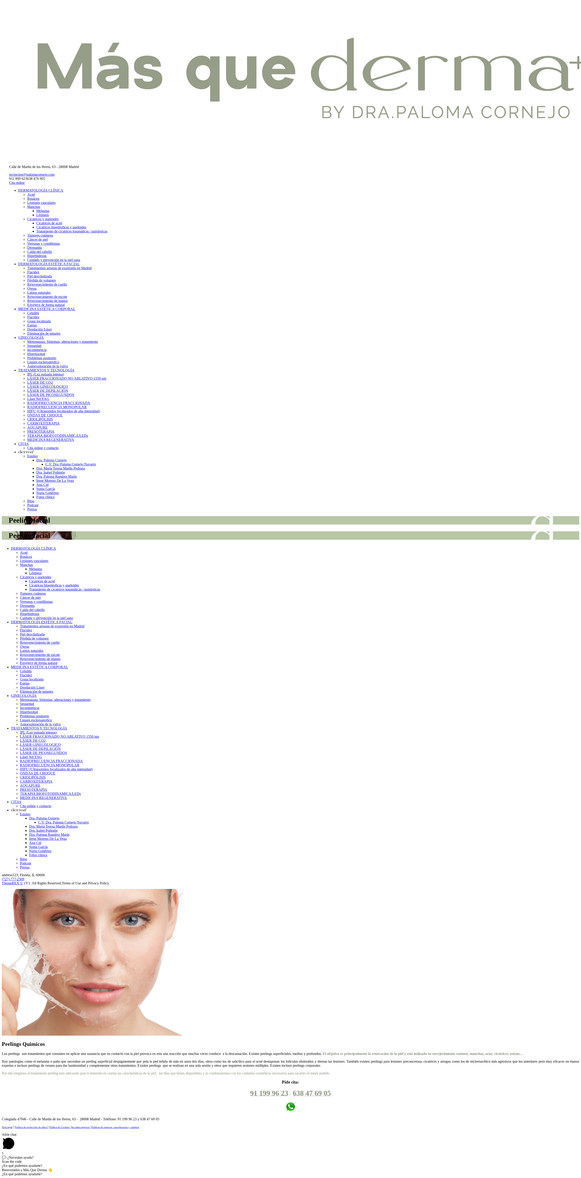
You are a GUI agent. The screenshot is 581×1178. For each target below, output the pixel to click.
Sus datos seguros (80, 1127)
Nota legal (7, 1127)
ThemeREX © (12, 883)
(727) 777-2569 (13, 879)
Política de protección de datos (31, 1127)
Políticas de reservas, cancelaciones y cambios (115, 1127)
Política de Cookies (59, 1127)
